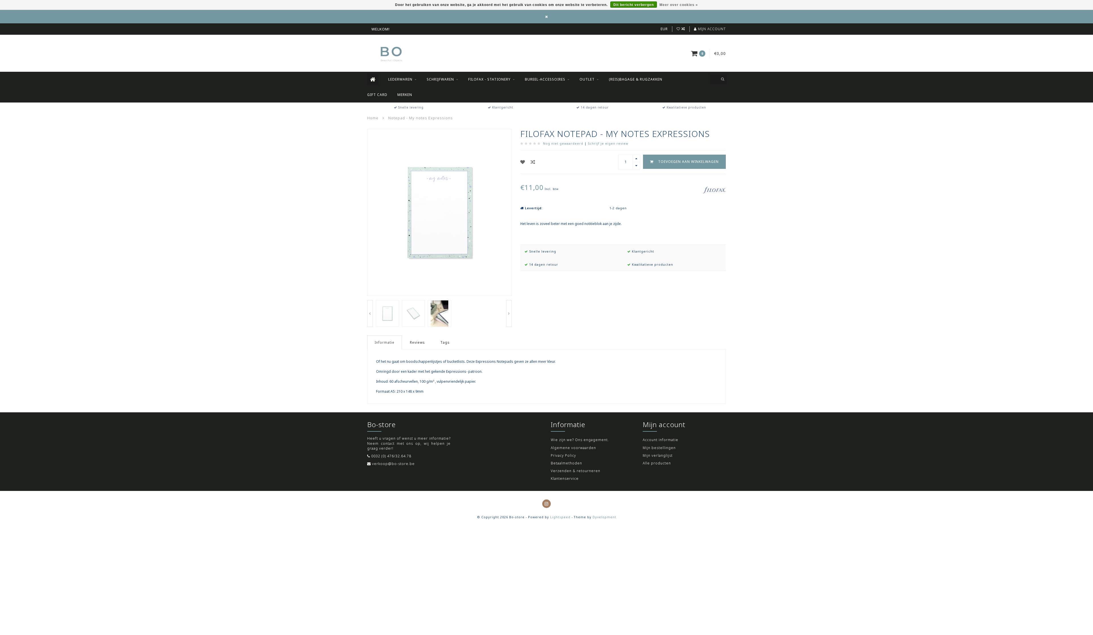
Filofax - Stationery (489, 79)
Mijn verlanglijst (658, 455)
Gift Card (377, 94)
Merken (404, 94)
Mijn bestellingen (659, 447)
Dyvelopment (604, 517)
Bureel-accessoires (545, 79)
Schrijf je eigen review (608, 143)
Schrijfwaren (440, 79)
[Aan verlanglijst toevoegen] (522, 162)
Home (373, 117)
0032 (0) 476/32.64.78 (391, 456)
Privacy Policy (563, 455)
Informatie (385, 342)
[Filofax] (714, 189)
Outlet (587, 79)
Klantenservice (565, 478)
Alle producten (657, 463)
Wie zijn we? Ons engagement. (580, 439)
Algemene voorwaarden (573, 447)
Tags (445, 342)
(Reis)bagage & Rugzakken (635, 79)
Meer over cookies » (679, 5)
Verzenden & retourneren (575, 470)
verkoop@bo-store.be (393, 463)
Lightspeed (560, 517)
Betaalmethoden (566, 463)
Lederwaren (400, 79)
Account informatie (660, 439)
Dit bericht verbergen (633, 5)
